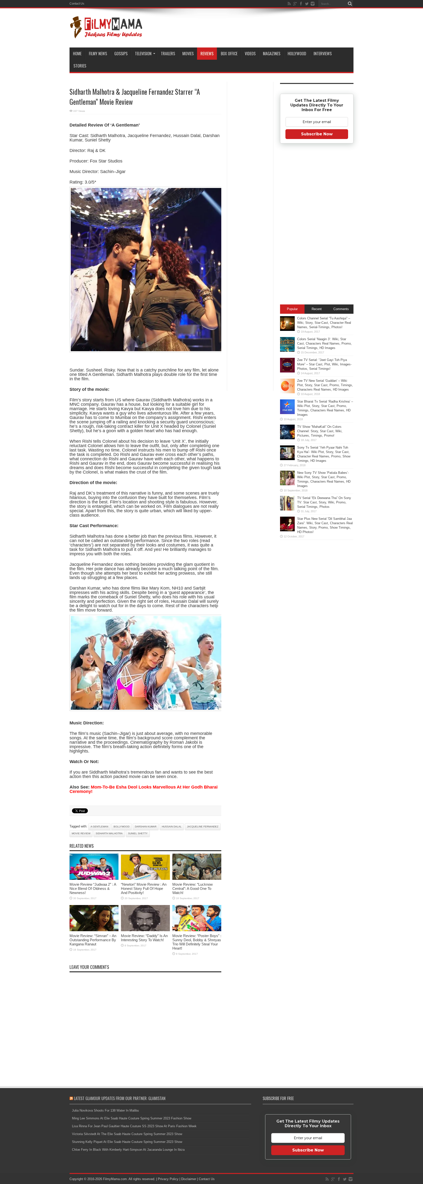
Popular (292, 309)
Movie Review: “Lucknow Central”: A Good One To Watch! (192, 888)
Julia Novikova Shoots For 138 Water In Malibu (105, 1110)
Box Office (229, 54)
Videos (250, 54)
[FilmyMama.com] (106, 35)
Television (143, 54)
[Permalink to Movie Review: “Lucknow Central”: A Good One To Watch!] (196, 879)
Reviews (206, 54)
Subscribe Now (317, 134)
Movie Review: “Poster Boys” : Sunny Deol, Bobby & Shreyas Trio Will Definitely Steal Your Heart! (196, 942)
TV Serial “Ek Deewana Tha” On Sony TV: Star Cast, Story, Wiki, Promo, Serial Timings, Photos (324, 502)
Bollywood (121, 826)
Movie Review (81, 833)
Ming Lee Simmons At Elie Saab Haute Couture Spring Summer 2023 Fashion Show (131, 1118)
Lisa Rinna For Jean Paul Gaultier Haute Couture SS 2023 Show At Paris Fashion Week (134, 1126)
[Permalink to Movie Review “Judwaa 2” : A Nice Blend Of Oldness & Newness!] (94, 879)
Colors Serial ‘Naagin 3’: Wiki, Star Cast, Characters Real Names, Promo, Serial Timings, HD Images (324, 343)
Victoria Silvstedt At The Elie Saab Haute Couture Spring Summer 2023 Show (127, 1134)
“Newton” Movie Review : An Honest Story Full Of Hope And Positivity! (143, 888)
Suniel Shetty (138, 833)
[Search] (349, 3)
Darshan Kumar (145, 826)
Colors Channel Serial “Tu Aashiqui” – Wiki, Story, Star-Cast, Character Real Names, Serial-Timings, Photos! (324, 322)
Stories (79, 66)
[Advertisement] (250, 160)
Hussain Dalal (172, 826)
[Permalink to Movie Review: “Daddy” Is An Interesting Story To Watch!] (145, 930)
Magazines (271, 54)
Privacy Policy (168, 1179)
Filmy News (98, 54)
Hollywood (297, 54)
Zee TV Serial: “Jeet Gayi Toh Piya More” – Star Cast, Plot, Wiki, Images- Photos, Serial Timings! (324, 364)
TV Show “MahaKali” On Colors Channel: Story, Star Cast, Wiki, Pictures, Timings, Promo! (319, 431)
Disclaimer (188, 1179)
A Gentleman (99, 826)
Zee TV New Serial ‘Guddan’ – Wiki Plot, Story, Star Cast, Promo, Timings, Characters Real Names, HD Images (325, 385)
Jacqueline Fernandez (202, 826)
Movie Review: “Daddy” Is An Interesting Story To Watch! (144, 938)
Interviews (323, 54)
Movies (188, 54)
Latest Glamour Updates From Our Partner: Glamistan (119, 1098)
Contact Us (77, 3)
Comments (341, 309)
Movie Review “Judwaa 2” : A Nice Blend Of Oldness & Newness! (93, 888)
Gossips (121, 54)
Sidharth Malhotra (109, 833)
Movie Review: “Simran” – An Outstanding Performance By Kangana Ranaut (93, 940)
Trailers (168, 54)
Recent (317, 309)
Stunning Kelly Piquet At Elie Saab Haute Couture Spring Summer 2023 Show (127, 1142)
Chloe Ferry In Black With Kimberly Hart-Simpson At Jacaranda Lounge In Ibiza (128, 1149)
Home (77, 54)
